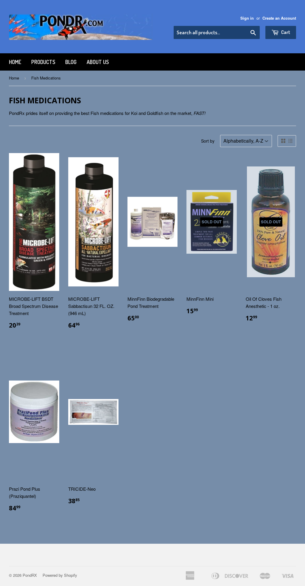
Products (43, 62)
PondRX (30, 575)
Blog (71, 62)
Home (15, 62)
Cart (285, 32)
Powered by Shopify (60, 575)
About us (98, 62)
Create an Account (279, 18)
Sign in (247, 18)
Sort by (207, 141)
